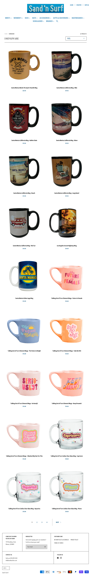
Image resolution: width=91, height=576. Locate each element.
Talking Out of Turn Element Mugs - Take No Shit (66, 351)
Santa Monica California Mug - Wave (66, 140)
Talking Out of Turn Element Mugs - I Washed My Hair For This (24, 456)
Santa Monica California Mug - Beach (24, 193)
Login (71, 5)
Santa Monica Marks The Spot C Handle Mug (24, 88)
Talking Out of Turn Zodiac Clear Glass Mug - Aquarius (24, 509)
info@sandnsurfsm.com (11, 560)
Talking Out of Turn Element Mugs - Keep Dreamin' (67, 403)
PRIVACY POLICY (74, 540)
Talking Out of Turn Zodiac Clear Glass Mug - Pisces (67, 509)
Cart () (87, 5)
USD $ (4, 568)
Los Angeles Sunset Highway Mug (67, 246)
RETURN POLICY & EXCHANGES (61, 540)
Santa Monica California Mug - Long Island (66, 193)
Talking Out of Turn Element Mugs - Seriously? (24, 403)
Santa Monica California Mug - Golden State (24, 140)
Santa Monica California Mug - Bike (67, 88)
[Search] (57, 22)
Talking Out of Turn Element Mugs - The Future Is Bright (24, 351)
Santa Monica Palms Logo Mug (24, 298)
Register (79, 5)
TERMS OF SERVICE (58, 543)
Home (6, 34)
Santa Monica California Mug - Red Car (24, 246)
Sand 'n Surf (5, 573)
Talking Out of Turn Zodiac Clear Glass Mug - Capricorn (67, 456)
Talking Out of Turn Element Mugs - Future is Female (66, 298)
